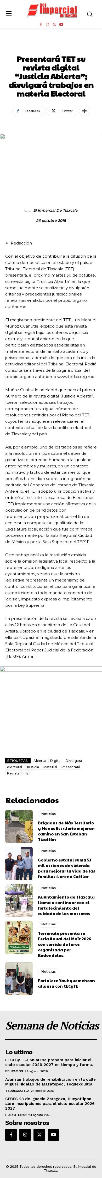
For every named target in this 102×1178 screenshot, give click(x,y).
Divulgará (74, 761)
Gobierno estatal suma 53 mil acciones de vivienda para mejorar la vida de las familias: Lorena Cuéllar (66, 868)
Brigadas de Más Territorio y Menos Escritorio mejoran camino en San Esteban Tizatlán (66, 831)
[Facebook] (41, 25)
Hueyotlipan (16, 1115)
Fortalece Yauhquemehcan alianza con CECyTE (66, 983)
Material (50, 767)
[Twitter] (54, 25)
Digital (56, 761)
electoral (14, 767)
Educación (14, 1071)
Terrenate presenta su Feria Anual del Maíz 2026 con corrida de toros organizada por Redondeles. (64, 944)
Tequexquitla (17, 1091)
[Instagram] (47, 25)
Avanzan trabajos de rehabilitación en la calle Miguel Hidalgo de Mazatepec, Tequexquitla (50, 1082)
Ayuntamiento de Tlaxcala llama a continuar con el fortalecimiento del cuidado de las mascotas (66, 905)
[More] (84, 111)
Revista (13, 773)
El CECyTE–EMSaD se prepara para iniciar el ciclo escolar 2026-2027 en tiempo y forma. (49, 1062)
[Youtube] (61, 25)
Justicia (32, 767)
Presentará (70, 767)
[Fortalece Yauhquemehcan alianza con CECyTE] (19, 978)
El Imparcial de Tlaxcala (55, 210)
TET (27, 773)
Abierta (39, 761)
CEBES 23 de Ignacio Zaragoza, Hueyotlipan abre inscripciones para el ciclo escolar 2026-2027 (51, 1104)
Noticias (51, 47)
